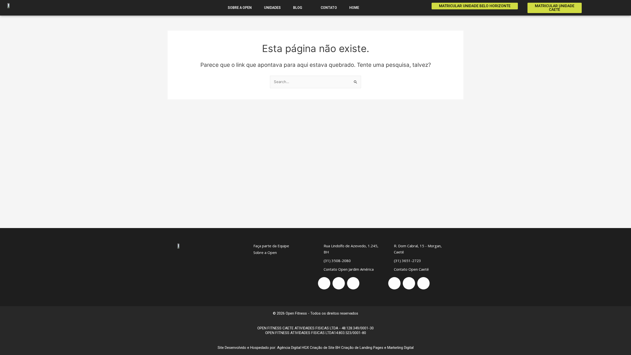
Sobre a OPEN (240, 8)
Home (354, 8)
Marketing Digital (400, 347)
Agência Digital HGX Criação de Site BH (308, 347)
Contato (328, 8)
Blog (298, 8)
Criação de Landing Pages (362, 347)
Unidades (272, 8)
